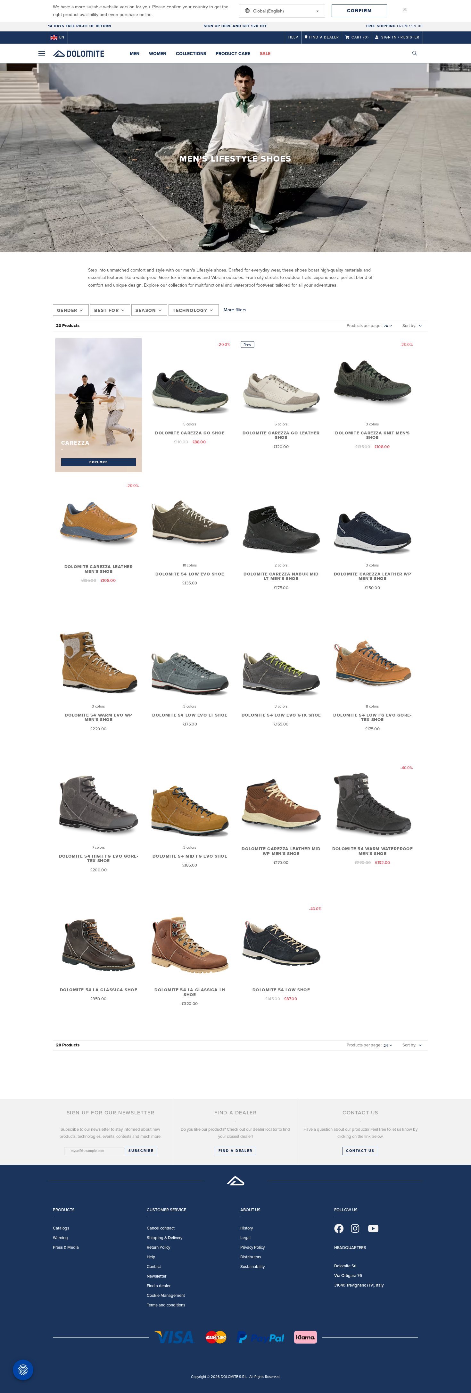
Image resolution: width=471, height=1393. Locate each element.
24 (386, 326)
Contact (154, 1266)
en (61, 37)
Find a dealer (158, 1285)
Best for (106, 310)
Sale (265, 53)
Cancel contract (161, 1228)
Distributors (250, 1257)
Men (134, 53)
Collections (191, 53)
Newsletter (156, 1276)
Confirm (359, 10)
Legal (245, 1237)
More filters (235, 310)
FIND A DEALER (235, 1151)
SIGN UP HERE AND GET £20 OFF (235, 26)
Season (146, 310)
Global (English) (268, 11)
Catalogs (61, 1228)
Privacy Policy (252, 1247)
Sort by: (409, 325)
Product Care (233, 53)
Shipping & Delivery (164, 1237)
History (246, 1228)
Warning (60, 1237)
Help (293, 37)
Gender (67, 310)
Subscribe (140, 1151)
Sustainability (252, 1266)
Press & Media (66, 1247)
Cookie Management (166, 1295)
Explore (98, 462)
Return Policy (158, 1247)
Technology (190, 310)
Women (157, 53)
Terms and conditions (166, 1305)
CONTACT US (360, 1151)
